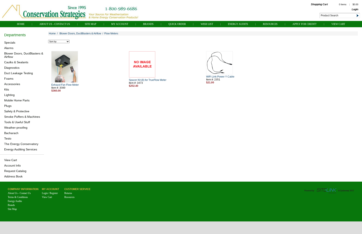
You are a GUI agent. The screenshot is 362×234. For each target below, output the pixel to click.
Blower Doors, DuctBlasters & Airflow (23, 55)
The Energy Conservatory (21, 144)
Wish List (207, 24)
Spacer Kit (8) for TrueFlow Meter (147, 80)
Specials (9, 42)
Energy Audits (238, 24)
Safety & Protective (16, 111)
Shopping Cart (319, 4)
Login (355, 9)
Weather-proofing (15, 127)
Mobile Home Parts (17, 100)
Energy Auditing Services (20, 149)
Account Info (12, 165)
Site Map (90, 24)
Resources (270, 24)
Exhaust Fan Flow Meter (65, 84)
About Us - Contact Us (54, 24)
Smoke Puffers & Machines (22, 116)
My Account (119, 24)
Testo (7, 138)
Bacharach (11, 133)
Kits (6, 89)
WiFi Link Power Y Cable (220, 76)
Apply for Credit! (304, 24)
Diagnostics (11, 67)
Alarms (8, 48)
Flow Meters (111, 33)
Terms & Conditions (18, 197)
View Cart (338, 24)
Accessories (12, 84)
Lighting (9, 95)
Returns (68, 193)
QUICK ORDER (177, 24)
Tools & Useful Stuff (17, 122)
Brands (148, 24)
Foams (8, 78)
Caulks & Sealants (16, 62)
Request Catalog (15, 171)
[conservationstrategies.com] (70, 19)
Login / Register (50, 193)
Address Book (13, 176)
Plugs (8, 105)
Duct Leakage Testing (18, 73)
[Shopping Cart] (331, 5)
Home (21, 24)
